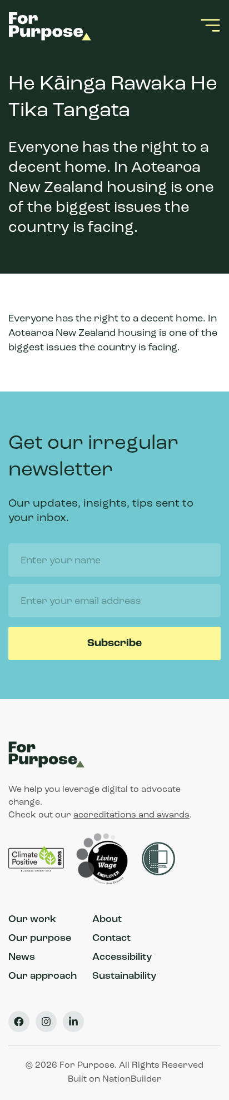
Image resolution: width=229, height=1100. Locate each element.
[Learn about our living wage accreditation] (104, 859)
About (107, 920)
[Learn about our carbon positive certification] (37, 859)
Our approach (42, 977)
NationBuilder (132, 1079)
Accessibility (122, 958)
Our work (32, 920)
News (21, 958)
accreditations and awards (131, 815)
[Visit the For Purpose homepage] (52, 25)
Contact (111, 939)
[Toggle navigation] (210, 25)
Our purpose (39, 939)
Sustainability (124, 977)
